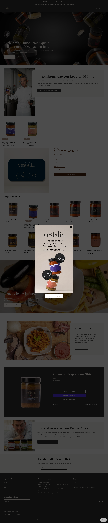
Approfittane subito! (54, 296)
